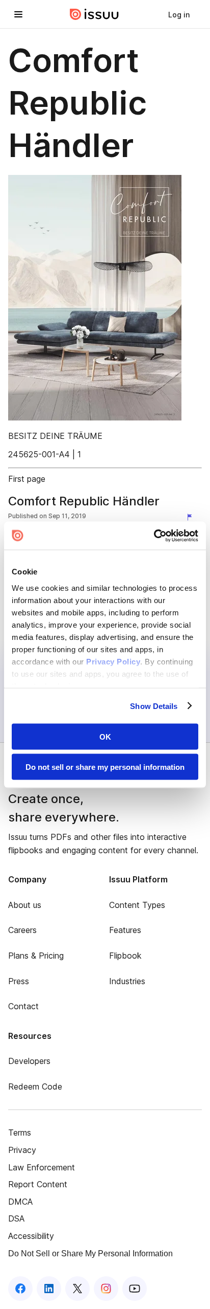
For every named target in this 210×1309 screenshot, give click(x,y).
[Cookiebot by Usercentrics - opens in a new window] (153, 535)
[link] (179, 14)
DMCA (20, 1201)
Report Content (37, 1184)
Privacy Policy (113, 661)
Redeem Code (35, 1086)
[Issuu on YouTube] (134, 1288)
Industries (127, 981)
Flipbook (125, 955)
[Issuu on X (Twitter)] (77, 1288)
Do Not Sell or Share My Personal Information (90, 1253)
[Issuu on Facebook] (20, 1288)
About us (24, 905)
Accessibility (31, 1236)
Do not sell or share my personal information (105, 766)
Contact (23, 1006)
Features (125, 930)
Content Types (137, 905)
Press (18, 981)
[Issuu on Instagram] (106, 1288)
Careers (22, 930)
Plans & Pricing (36, 955)
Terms (19, 1132)
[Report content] (191, 517)
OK (105, 737)
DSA (16, 1218)
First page (26, 479)
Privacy (22, 1150)
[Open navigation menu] (18, 14)
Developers (29, 1061)
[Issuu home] (94, 14)
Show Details (153, 705)
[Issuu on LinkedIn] (49, 1288)
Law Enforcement (41, 1167)
